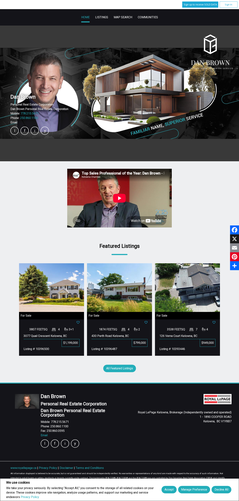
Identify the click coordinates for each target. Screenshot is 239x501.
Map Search (123, 17)
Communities (148, 17)
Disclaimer (67, 468)
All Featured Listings (119, 368)
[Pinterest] (234, 256)
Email (13, 122)
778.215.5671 (30, 113)
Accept (169, 489)
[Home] (210, 52)
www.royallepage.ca (23, 468)
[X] (234, 238)
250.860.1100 (29, 118)
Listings (101, 17)
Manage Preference (194, 489)
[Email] (234, 247)
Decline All (221, 489)
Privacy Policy (30, 497)
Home (85, 17)
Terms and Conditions (90, 468)
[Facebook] (234, 229)
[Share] (234, 265)
